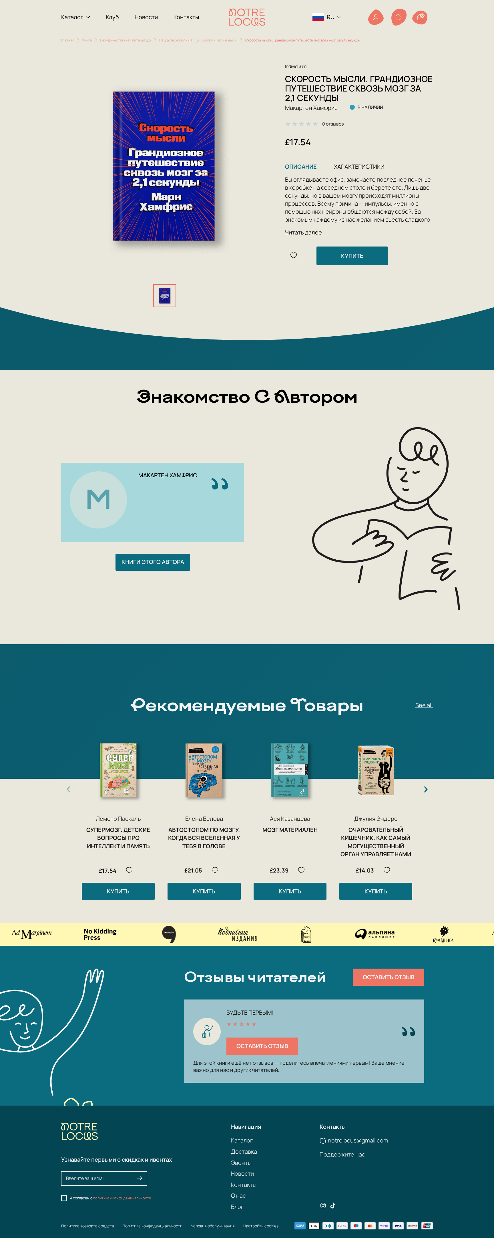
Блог (237, 1207)
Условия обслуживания (213, 1226)
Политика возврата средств (87, 1226)
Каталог (72, 17)
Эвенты (241, 1163)
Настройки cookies (260, 1226)
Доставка (244, 1151)
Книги (87, 40)
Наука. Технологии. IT (176, 40)
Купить (352, 256)
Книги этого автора (152, 562)
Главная (67, 40)
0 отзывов (333, 124)
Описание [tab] (301, 166)
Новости (146, 17)
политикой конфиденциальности (122, 1198)
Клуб (112, 17)
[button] (426, 789)
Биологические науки (219, 40)
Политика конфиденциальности (152, 1226)
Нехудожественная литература (125, 40)
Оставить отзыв (389, 977)
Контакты (186, 17)
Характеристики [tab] (359, 166)
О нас (238, 1195)
